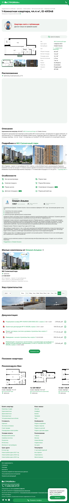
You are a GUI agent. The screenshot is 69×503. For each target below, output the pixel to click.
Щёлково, (7, 75)
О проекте (5, 465)
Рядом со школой (39, 428)
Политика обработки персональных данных (15, 471)
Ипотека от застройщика (9, 445)
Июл (45, 293)
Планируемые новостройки (10, 430)
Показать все (34, 351)
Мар (30, 293)
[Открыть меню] (3, 2)
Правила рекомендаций (9, 476)
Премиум (37, 416)
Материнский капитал (8, 435)
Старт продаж (6, 428)
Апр (34, 293)
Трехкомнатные (6, 416)
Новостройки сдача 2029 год (10, 457)
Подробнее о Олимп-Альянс (12, 242)
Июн (41, 293)
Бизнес (36, 413)
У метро (36, 435)
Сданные (4, 423)
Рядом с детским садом (41, 430)
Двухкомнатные (7, 413)
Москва (36, 438)
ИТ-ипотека (5, 442)
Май (37, 293)
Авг (48, 293)
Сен (52, 293)
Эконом (36, 409)
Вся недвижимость (7, 463)
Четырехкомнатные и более (10, 418)
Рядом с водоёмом (40, 423)
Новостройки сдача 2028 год (10, 455)
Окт (56, 293)
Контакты (5, 469)
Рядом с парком (39, 426)
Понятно (57, 497)
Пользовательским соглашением (28, 492)
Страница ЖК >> (62, 169)
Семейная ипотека (7, 438)
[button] (66, 154)
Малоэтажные (38, 457)
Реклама (4, 467)
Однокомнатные (7, 411)
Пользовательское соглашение (11, 474)
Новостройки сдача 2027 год (10, 452)
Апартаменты (38, 455)
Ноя (59, 293)
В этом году (5, 450)
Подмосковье (38, 442)
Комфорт (37, 411)
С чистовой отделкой (40, 450)
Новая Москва (38, 440)
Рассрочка (5, 440)
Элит (35, 418)
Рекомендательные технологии (22, 490)
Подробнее (56, 494)
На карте (37, 445)
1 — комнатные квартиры (57, 48)
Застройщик (20, 200)
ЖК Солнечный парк (60, 41)
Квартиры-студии (7, 409)
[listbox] (8, 293)
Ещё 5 (32, 63)
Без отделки (38, 452)
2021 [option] (6, 293)
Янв (22, 293)
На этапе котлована (8, 426)
